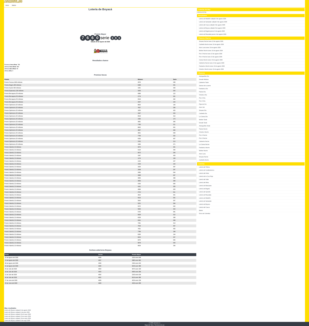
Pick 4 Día (202, 98)
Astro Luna (202, 154)
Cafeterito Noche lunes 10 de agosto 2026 (211, 63)
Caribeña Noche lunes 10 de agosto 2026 (211, 44)
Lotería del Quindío (204, 192)
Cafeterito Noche (204, 141)
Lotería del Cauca (204, 207)
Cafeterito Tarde (204, 82)
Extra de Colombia (204, 213)
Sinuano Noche (203, 157)
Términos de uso (159, 325)
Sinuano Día (202, 110)
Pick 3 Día (202, 101)
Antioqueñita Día (204, 76)
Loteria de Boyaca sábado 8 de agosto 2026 (212, 28)
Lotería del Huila (204, 173)
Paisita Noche (203, 129)
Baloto (14, 5)
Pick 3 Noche (203, 138)
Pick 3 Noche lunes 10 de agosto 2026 (210, 53)
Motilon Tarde (203, 119)
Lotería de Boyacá (100, 9)
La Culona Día (203, 116)
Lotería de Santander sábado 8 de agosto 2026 (213, 22)
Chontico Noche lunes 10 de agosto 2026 (211, 69)
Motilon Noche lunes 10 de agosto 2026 (211, 50)
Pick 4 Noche (203, 135)
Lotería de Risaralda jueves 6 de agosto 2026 (212, 34)
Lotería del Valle (204, 179)
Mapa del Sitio (149, 325)
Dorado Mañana (203, 79)
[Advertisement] (100, 22)
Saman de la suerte (205, 85)
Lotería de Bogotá (204, 188)
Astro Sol (202, 107)
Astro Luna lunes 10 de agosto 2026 (210, 47)
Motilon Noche (203, 150)
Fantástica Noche (204, 147)
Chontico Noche (204, 132)
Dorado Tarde (203, 123)
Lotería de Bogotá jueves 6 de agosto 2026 (212, 31)
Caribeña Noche (204, 160)
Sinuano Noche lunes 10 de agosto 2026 (211, 41)
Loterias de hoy (201, 12)
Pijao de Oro (202, 104)
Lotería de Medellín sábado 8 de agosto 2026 (212, 18)
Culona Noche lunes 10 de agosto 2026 (210, 60)
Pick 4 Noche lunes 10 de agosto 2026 (210, 57)
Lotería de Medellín (205, 198)
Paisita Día (202, 92)
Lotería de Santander (205, 201)
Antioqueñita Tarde (204, 126)
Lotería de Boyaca (204, 204)
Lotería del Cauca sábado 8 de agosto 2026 (212, 25)
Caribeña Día (203, 113)
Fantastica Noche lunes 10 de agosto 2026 (212, 66)
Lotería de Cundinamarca (206, 170)
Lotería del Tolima (204, 167)
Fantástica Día (203, 88)
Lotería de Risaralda (205, 195)
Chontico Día (203, 95)
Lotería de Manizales (205, 185)
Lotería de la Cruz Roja (206, 176)
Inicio (7, 5)
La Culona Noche (204, 144)
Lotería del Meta (204, 182)
